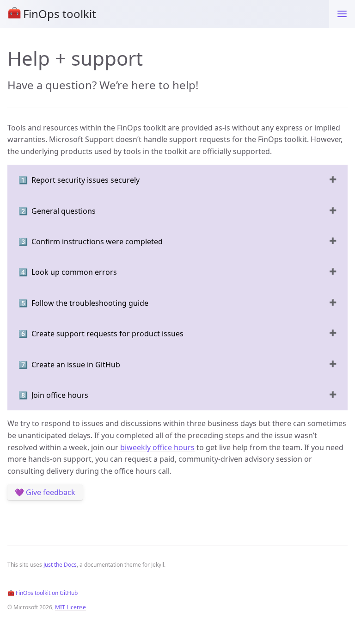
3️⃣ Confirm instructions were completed (90, 241)
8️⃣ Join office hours (53, 395)
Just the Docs (60, 565)
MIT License (70, 607)
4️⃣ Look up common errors (67, 272)
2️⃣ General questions (57, 211)
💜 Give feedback (45, 492)
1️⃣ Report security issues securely (79, 180)
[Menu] (342, 14)
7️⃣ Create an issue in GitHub (69, 364)
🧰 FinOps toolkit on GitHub (42, 593)
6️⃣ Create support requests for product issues (101, 333)
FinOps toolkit (51, 13)
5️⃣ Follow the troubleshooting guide (83, 303)
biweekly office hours (157, 447)
